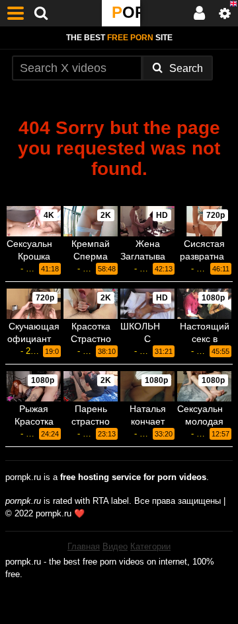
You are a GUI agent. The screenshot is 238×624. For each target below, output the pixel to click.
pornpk (126, 12)
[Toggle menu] (16, 13)
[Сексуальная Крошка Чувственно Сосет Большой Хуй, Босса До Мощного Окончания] (34, 221)
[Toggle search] (41, 13)
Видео (115, 546)
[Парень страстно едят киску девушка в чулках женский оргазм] (90, 386)
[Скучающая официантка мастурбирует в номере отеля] (34, 304)
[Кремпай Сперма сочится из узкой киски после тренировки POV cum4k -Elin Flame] (90, 221)
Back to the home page (119, 190)
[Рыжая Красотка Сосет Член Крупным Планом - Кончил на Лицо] (34, 386)
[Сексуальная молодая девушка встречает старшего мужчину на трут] (204, 386)
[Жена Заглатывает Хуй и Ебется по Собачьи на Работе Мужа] (147, 221)
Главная (83, 546)
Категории (150, 546)
